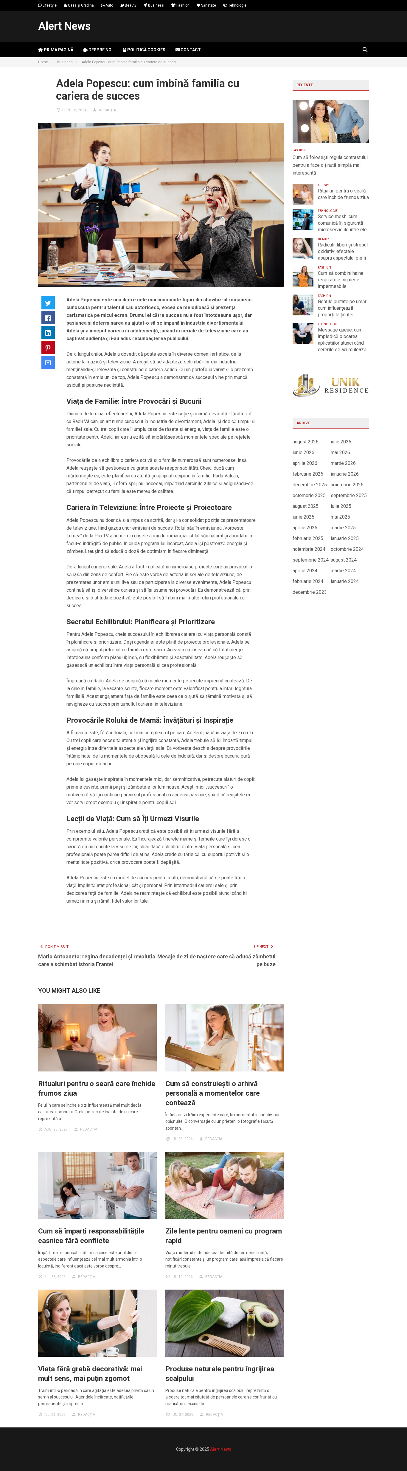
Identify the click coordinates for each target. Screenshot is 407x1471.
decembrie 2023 (310, 592)
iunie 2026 (303, 452)
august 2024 (344, 560)
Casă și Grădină (80, 5)
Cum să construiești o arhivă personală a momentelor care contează (212, 1093)
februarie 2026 (308, 474)
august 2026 (306, 442)
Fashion (182, 5)
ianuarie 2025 (345, 538)
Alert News (64, 26)
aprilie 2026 (305, 463)
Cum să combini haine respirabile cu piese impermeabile (340, 279)
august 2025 (306, 506)
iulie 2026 (341, 442)
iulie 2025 (341, 506)
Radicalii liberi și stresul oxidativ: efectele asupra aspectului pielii (343, 251)
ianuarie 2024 (345, 581)
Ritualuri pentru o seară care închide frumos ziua (343, 194)
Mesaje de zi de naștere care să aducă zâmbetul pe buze (216, 960)
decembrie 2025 (310, 485)
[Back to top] (390, 1454)
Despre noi (100, 49)
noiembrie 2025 (347, 485)
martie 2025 (343, 528)
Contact (190, 49)
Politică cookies (145, 49)
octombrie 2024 (347, 549)
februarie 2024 (308, 581)
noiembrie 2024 (309, 549)
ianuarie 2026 (345, 474)
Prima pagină (58, 49)
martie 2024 (343, 570)
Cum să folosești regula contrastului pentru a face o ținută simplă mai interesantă (330, 165)
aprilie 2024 (305, 570)
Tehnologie (236, 5)
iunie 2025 (303, 517)
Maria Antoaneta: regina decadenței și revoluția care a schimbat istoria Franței (96, 960)
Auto (109, 5)
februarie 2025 (308, 538)
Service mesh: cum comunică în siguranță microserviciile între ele (342, 223)
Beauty (130, 5)
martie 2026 (343, 463)
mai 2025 (340, 517)
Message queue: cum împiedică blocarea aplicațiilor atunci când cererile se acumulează (342, 339)
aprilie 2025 (305, 528)
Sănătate (208, 5)
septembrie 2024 (311, 560)
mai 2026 (340, 452)
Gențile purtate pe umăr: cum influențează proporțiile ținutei (342, 308)
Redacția (107, 110)
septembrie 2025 (349, 495)
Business (155, 5)
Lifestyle (49, 5)
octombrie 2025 (309, 495)
